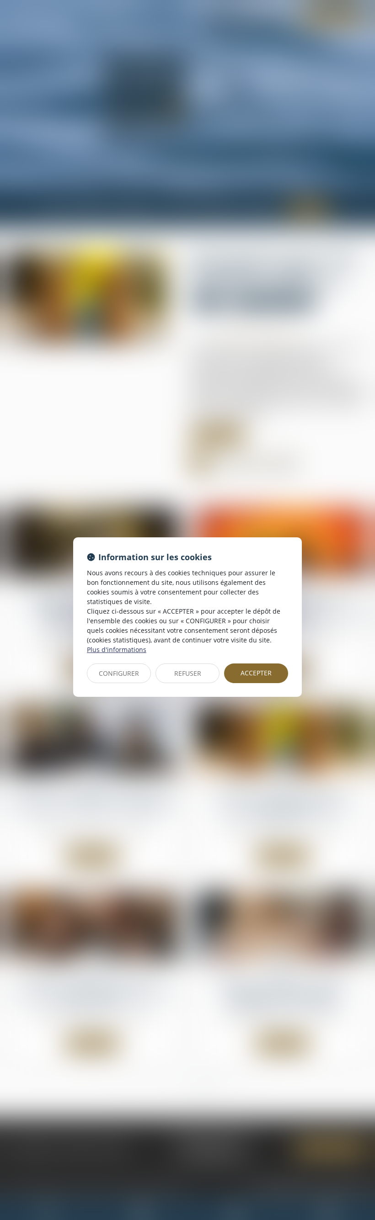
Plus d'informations (116, 649)
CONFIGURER (119, 673)
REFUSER (187, 673)
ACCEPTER (256, 672)
